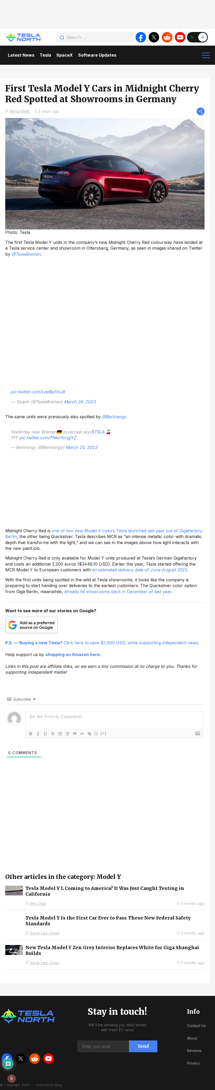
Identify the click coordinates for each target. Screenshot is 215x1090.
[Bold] (30, 734)
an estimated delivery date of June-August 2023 (139, 569)
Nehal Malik (20, 111)
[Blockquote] (74, 734)
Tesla (45, 55)
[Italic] (38, 734)
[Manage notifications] (11, 1078)
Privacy (193, 1063)
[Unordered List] (67, 734)
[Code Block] (82, 734)
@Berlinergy (114, 416)
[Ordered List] (60, 734)
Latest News (21, 55)
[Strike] (52, 734)
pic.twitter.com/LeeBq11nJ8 (37, 391)
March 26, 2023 (80, 401)
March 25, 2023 (81, 447)
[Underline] (45, 734)
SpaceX (64, 55)
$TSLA (97, 431)
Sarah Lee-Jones (45, 933)
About (192, 1038)
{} (96, 733)
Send (143, 1046)
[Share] (201, 111)
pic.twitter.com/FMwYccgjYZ (47, 437)
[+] (103, 733)
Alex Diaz (38, 903)
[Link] (89, 734)
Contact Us (196, 1025)
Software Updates (97, 55)
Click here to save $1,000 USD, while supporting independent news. (102, 642)
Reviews (194, 1050)
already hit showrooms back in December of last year (117, 591)
